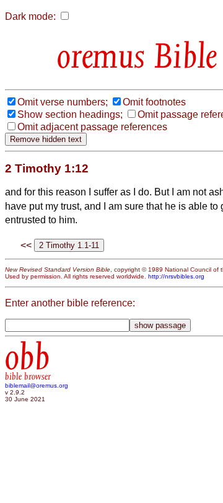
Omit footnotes (154, 102)
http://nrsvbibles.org (176, 276)
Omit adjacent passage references (92, 127)
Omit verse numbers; (62, 102)
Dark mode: (30, 16)
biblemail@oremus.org (36, 385)
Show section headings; (70, 114)
